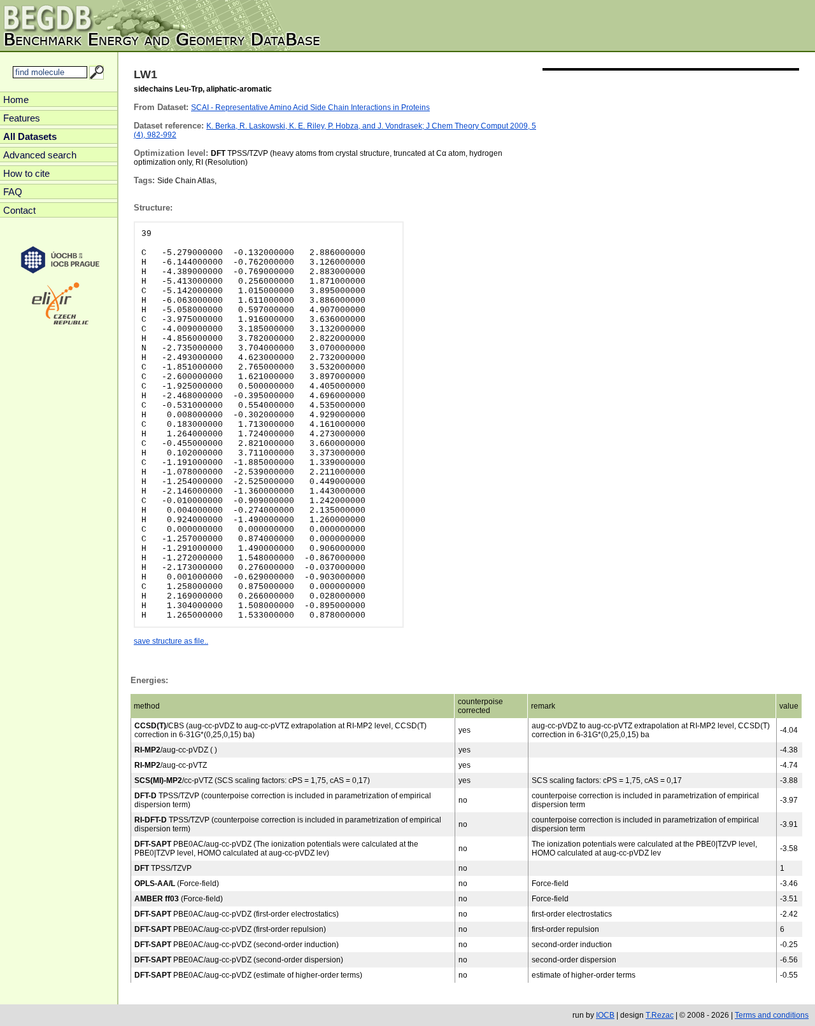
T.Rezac (660, 1015)
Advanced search (39, 154)
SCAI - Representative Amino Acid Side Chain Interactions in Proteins (310, 107)
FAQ (12, 191)
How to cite (26, 173)
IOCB (605, 1015)
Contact (19, 210)
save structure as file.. (171, 641)
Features (21, 118)
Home (16, 99)
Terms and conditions (772, 1015)
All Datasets (30, 136)
